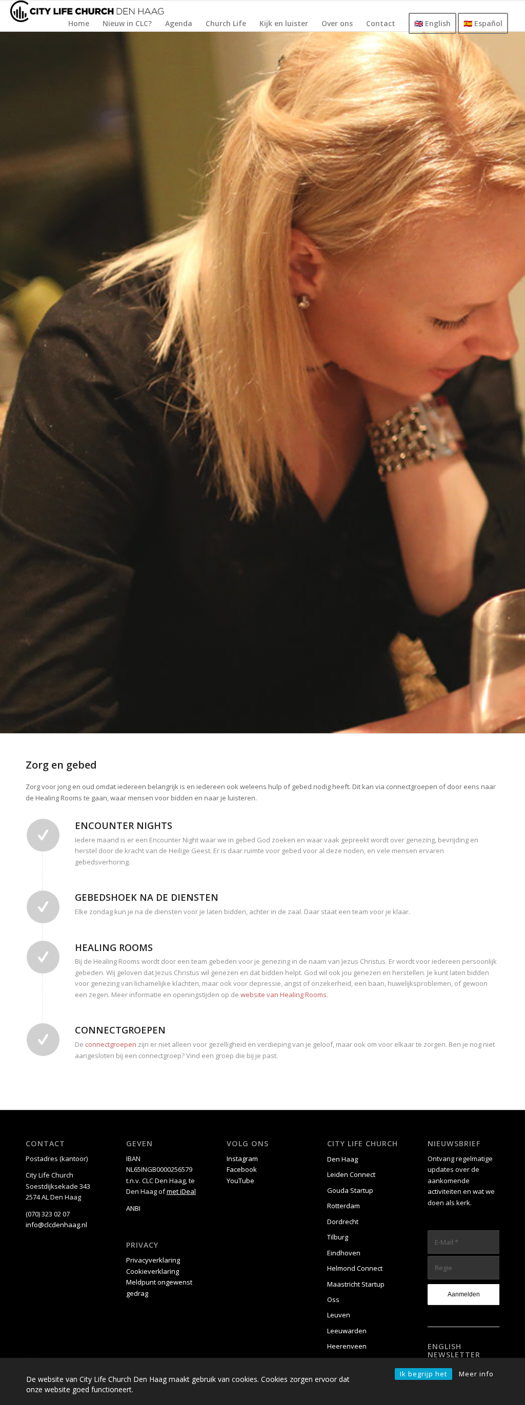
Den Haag (342, 1159)
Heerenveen (347, 1346)
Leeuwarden (347, 1330)
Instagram (242, 1158)
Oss (333, 1299)
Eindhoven (343, 1252)
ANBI (133, 1208)
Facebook (242, 1169)
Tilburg (337, 1237)
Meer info (476, 1373)
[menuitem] (79, 23)
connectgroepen (110, 1044)
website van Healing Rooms (283, 994)
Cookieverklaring (152, 1271)
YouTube (240, 1180)
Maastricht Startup (356, 1284)
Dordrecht (342, 1221)
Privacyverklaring (153, 1260)
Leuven (338, 1314)
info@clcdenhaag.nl (56, 1224)
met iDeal (181, 1191)
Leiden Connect (351, 1174)
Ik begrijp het (423, 1373)
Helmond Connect (354, 1268)
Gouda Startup (350, 1190)
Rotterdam (343, 1205)
